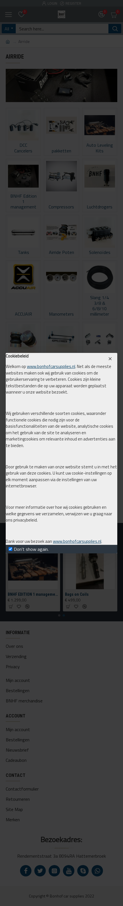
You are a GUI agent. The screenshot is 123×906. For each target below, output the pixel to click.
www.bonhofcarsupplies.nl (51, 366)
